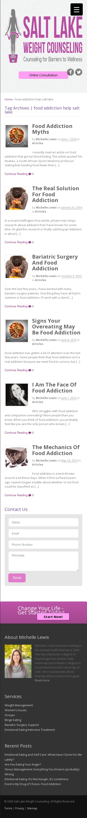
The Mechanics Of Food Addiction (56, 449)
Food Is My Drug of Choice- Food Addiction (33, 784)
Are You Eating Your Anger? (23, 764)
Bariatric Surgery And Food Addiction (55, 262)
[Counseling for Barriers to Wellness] (43, 61)
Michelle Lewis (46, 139)
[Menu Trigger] (76, 9)
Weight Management (19, 705)
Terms (8, 808)
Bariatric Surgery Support (22, 725)
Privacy (19, 808)
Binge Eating (13, 720)
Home (9, 99)
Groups (10, 715)
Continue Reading (16, 174)
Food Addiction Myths (52, 128)
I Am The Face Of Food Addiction (54, 387)
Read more (42, 680)
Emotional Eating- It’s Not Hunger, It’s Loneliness (36, 779)
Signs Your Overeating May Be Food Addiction (56, 326)
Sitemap (32, 808)
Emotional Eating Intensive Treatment (30, 730)
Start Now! (53, 616)
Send (17, 578)
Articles (37, 143)
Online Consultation (43, 75)
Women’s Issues (16, 710)
